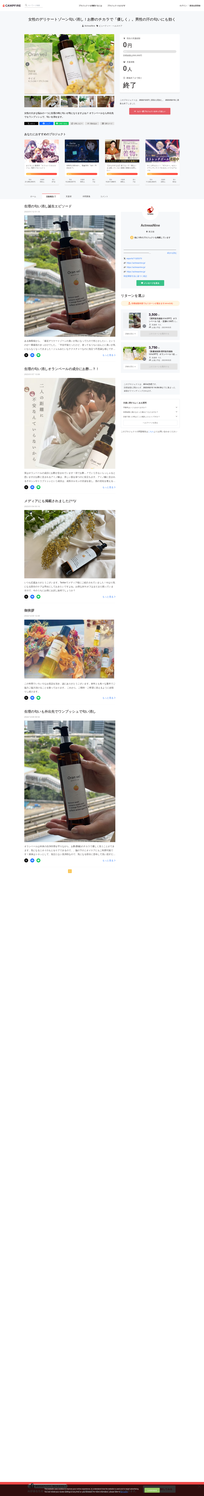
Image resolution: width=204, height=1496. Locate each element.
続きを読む (172, 252)
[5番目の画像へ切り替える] (105, 101)
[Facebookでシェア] (32, 355)
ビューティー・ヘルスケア (110, 25)
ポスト (32, 123)
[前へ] (27, 64)
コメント (104, 196)
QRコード (108, 123)
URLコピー (78, 123)
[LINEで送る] (38, 355)
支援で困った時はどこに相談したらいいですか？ (141, 416)
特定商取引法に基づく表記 (135, 276)
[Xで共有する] (26, 355)
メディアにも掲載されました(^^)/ (50, 500)
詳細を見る (129, 333)
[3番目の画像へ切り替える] (69, 101)
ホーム (33, 196)
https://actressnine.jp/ (136, 263)
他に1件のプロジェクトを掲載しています (152, 237)
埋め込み (93, 123)
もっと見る (108, 355)
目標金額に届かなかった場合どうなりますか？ (140, 412)
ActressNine (90, 25)
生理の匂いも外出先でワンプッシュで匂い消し (60, 711)
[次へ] (111, 64)
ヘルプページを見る (150, 423)
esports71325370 (134, 258)
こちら (151, 431)
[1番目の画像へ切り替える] (32, 101)
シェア (47, 123)
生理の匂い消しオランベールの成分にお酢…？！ (61, 368)
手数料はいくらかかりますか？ (135, 407)
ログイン (183, 5)
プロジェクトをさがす (116, 5)
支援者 (69, 196)
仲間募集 (86, 196)
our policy (124, 1491)
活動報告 (51, 196)
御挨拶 (29, 610)
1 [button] (69, 871)
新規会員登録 (195, 5)
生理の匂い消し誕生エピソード (48, 206)
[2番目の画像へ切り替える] (50, 101)
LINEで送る (63, 123)
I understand (152, 1490)
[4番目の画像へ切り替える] (87, 101)
